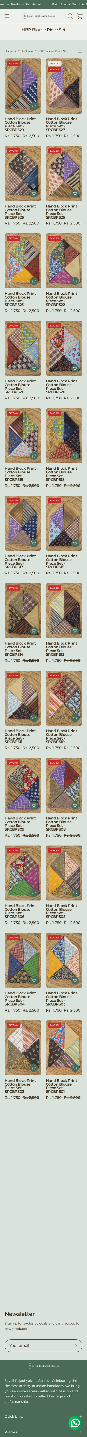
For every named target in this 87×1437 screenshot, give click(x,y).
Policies (11, 1432)
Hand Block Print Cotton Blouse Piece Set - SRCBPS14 (20, 649)
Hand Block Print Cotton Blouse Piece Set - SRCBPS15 (61, 561)
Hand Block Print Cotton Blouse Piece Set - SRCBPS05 (61, 911)
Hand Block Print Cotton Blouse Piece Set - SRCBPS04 (20, 998)
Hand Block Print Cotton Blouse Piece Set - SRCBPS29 (20, 124)
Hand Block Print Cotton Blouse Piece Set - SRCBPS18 (61, 474)
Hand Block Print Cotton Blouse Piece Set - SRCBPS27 (61, 124)
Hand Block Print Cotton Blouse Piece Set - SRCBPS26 (20, 211)
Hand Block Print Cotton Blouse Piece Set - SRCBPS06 (20, 911)
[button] (70, 16)
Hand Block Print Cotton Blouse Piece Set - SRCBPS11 (20, 736)
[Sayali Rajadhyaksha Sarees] (39, 16)
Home (9, 51)
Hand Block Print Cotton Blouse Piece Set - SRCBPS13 (61, 649)
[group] (43, 4)
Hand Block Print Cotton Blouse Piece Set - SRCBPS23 (20, 299)
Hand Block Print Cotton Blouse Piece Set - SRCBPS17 (20, 561)
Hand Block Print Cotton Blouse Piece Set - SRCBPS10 (61, 736)
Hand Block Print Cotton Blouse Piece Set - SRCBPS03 (61, 998)
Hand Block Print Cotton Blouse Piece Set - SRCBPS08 (61, 823)
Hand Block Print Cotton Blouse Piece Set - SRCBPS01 (61, 1086)
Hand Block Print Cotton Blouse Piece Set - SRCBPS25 (61, 211)
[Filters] (80, 51)
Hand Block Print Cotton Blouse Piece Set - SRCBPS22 (61, 299)
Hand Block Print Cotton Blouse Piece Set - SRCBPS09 (20, 823)
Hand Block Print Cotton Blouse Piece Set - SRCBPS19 (20, 474)
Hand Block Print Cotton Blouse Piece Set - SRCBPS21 (20, 386)
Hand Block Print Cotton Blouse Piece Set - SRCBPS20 (61, 386)
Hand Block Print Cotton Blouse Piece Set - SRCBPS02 (20, 1086)
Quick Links (14, 1416)
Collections (25, 51)
